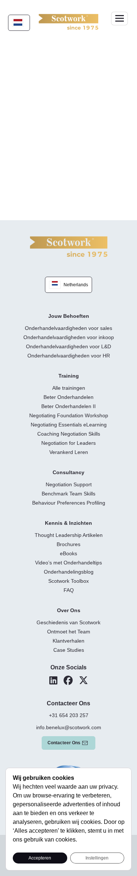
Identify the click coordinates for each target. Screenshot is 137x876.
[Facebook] (68, 680)
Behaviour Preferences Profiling (68, 503)
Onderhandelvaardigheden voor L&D (68, 346)
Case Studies (68, 650)
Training (68, 376)
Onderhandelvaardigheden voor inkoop (68, 337)
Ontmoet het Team (68, 632)
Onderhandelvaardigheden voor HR (68, 356)
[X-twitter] (83, 680)
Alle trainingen (68, 388)
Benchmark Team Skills (68, 494)
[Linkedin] (53, 680)
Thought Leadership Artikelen (69, 535)
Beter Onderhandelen (68, 397)
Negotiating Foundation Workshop (68, 415)
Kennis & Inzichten (68, 523)
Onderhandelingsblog (69, 572)
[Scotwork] (68, 246)
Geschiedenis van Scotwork (68, 622)
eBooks (68, 553)
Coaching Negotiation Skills (68, 434)
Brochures (68, 544)
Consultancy (68, 472)
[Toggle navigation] (119, 18)
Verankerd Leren (68, 452)
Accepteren (39, 858)
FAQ (69, 590)
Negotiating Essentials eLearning (69, 425)
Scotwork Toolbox (68, 581)
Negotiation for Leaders (68, 443)
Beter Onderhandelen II (68, 406)
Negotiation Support (69, 484)
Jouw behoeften (68, 316)
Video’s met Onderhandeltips (68, 563)
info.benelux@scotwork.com (68, 727)
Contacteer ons (63, 742)
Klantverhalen (68, 641)
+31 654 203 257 (68, 715)
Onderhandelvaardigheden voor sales (68, 328)
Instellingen (97, 858)
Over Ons (68, 610)
